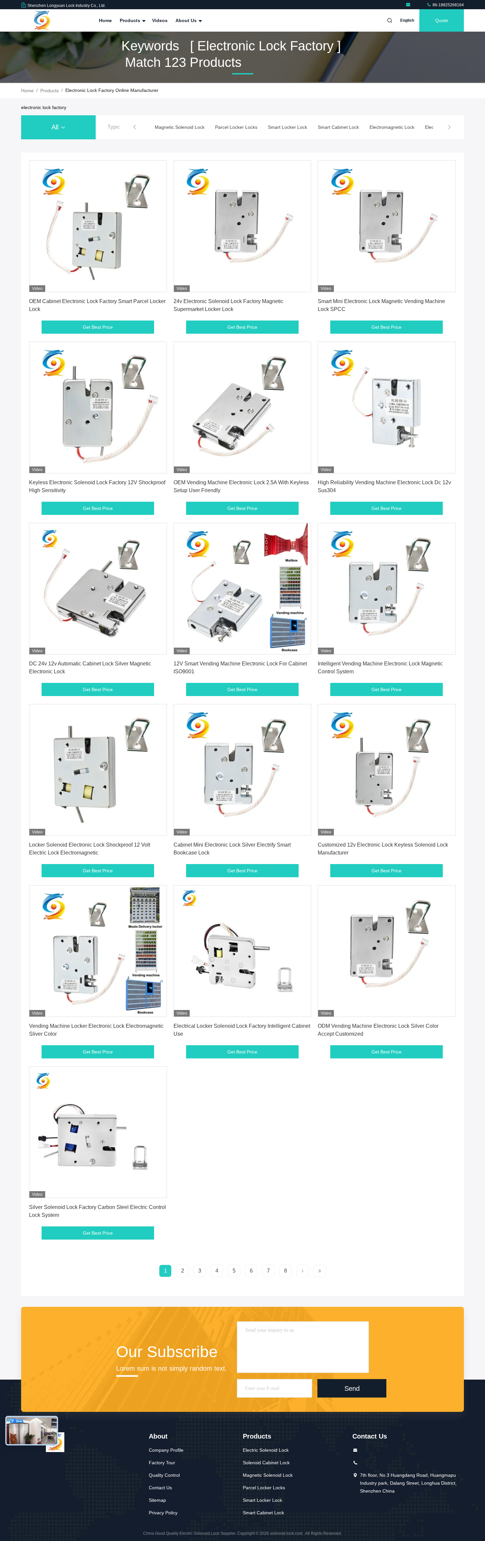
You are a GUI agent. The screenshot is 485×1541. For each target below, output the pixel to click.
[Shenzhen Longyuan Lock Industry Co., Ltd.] (409, 5)
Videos (160, 20)
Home (105, 20)
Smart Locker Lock (262, 1500)
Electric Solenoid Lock (266, 1450)
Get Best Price (98, 327)
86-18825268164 (448, 5)
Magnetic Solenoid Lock (268, 1475)
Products (131, 20)
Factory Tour (162, 1462)
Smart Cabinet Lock (263, 1512)
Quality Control (164, 1475)
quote (441, 20)
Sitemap (157, 1500)
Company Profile (166, 1450)
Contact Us (160, 1487)
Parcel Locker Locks (264, 1487)
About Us (187, 20)
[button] (135, 127)
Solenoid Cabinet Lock (266, 1462)
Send (352, 1388)
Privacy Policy (163, 1512)
